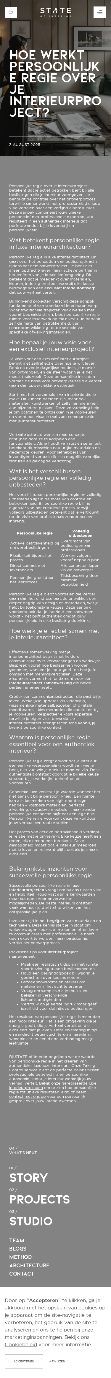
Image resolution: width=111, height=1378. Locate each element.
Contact (21, 1274)
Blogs (18, 1249)
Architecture (29, 1265)
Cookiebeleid (21, 1344)
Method (20, 1257)
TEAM (16, 1240)
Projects (39, 1199)
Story (28, 1177)
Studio (30, 1221)
